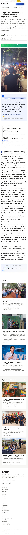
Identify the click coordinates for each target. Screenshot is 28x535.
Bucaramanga (5, 489)
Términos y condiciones (7, 518)
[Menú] (25, 4)
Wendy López (8, 34)
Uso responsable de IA (6, 523)
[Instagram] (6, 483)
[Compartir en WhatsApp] (5, 38)
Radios (3, 507)
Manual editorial (5, 521)
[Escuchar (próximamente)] (10, 38)
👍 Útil (4, 116)
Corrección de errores (6, 524)
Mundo (3, 496)
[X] (9, 483)
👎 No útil (8, 116)
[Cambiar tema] (26, 1)
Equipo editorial (5, 505)
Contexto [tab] (22, 98)
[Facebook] (3, 483)
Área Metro (4, 491)
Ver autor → (24, 281)
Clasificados (4, 508)
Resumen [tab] (6, 98)
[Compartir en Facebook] (2, 38)
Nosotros (4, 503)
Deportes (4, 497)
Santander (4, 492)
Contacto (13, 480)
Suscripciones (5, 512)
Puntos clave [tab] (14, 98)
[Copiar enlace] (8, 38)
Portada (2, 7)
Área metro (7, 7)
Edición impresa (6, 480)
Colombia (4, 494)
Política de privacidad (6, 519)
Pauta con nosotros (6, 510)
